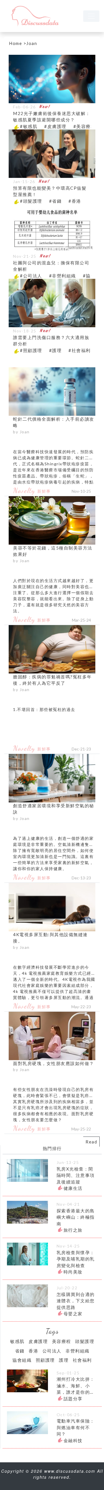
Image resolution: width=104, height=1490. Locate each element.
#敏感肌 (28, 126)
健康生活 (73, 1188)
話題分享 (73, 1398)
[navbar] (91, 16)
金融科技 (73, 1440)
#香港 (74, 201)
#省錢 (55, 201)
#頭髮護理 (31, 201)
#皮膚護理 (55, 126)
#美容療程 (84, 126)
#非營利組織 (62, 275)
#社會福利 (79, 350)
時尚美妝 (73, 1271)
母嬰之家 (73, 1313)
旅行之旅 (73, 1230)
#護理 (55, 350)
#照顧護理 (31, 350)
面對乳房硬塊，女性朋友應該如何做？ (53, 1063)
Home (15, 43)
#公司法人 (31, 275)
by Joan (21, 431)
